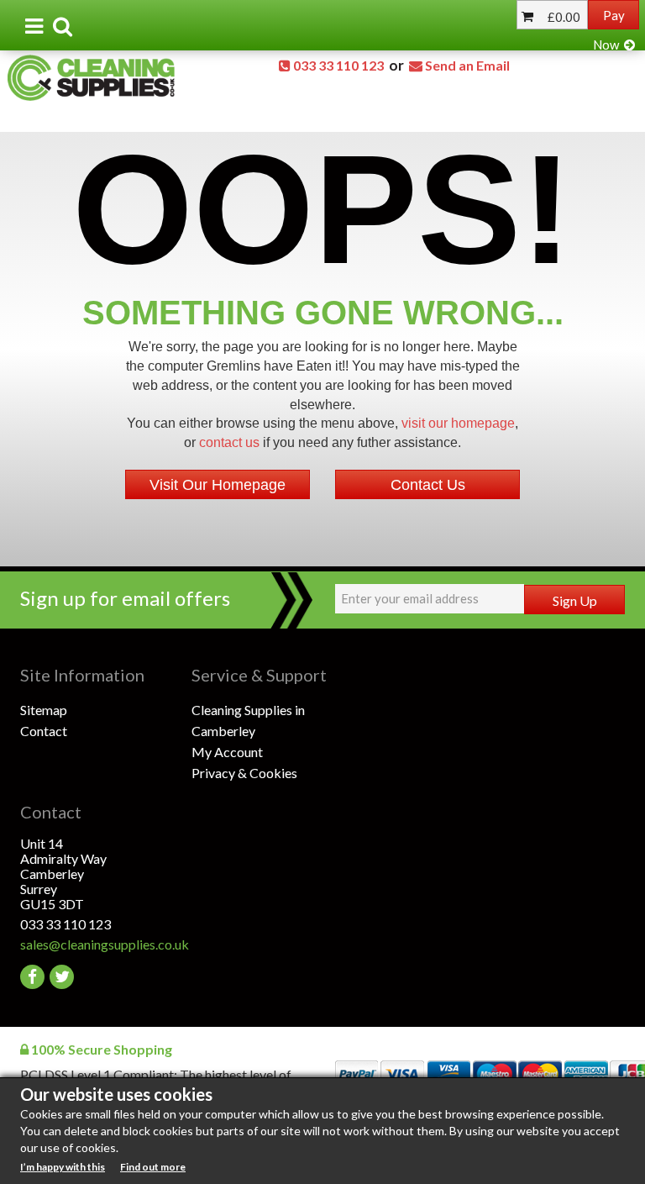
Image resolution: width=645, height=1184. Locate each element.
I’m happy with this (62, 1166)
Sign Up (575, 600)
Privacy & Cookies (244, 773)
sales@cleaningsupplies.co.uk (104, 944)
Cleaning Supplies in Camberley (248, 720)
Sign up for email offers (125, 598)
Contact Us (428, 484)
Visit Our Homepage (217, 484)
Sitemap (43, 710)
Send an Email (467, 65)
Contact (43, 731)
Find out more (153, 1166)
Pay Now (609, 30)
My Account (227, 752)
